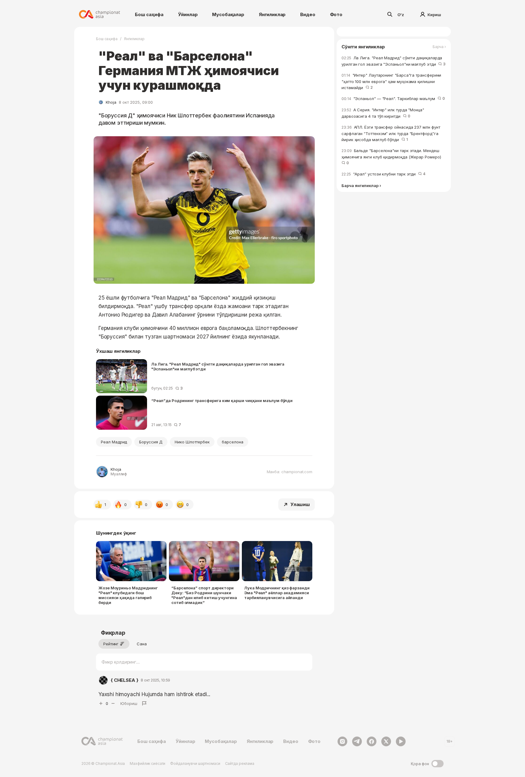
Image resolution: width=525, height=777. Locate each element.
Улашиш (300, 504)
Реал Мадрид (114, 441)
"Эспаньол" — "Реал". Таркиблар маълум (392, 98)
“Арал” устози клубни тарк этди (383, 174)
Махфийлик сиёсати (147, 763)
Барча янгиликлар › (361, 185)
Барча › (439, 47)
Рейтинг (110, 643)
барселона (232, 441)
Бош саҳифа (149, 14)
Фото (336, 14)
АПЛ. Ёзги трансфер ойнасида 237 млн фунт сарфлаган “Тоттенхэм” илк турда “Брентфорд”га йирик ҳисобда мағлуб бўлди (390, 133)
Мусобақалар (228, 14)
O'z (400, 14)
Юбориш (128, 703)
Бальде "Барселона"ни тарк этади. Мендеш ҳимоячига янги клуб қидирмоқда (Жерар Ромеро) (392, 156)
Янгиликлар (272, 14)
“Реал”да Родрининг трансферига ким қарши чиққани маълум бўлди (222, 400)
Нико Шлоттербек (192, 441)
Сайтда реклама (239, 763)
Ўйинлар (188, 14)
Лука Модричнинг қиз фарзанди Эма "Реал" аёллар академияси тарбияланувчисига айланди (277, 592)
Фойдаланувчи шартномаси (195, 763)
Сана (142, 643)
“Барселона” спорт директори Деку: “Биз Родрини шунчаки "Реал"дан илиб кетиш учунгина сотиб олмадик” (204, 595)
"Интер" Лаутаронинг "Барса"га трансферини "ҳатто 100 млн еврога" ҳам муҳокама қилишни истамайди (391, 81)
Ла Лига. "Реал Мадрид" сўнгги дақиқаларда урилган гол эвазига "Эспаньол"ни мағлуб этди (217, 366)
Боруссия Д (150, 441)
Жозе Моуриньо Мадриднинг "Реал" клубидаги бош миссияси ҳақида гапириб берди (128, 595)
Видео (307, 14)
